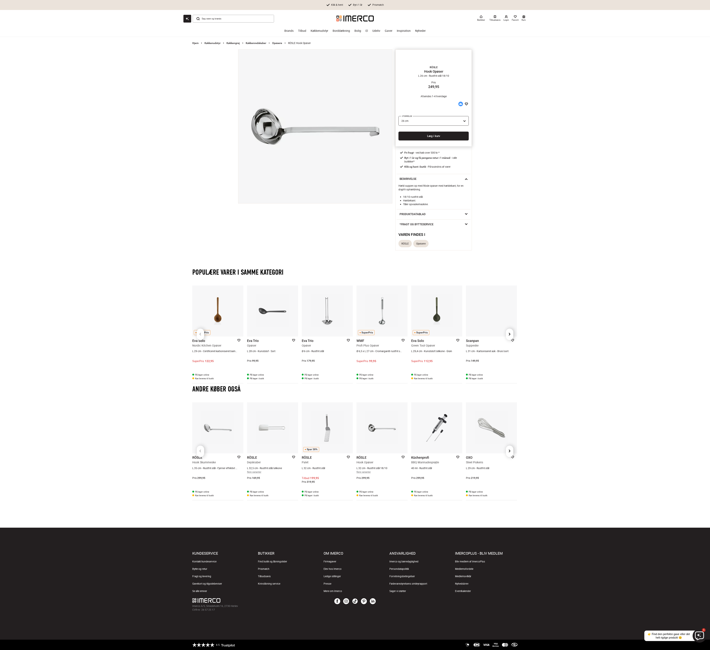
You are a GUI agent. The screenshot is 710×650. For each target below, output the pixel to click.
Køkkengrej (233, 43)
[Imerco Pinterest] (364, 601)
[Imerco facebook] (337, 601)
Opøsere (277, 43)
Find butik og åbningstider (272, 561)
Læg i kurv (433, 136)
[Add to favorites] (466, 103)
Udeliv (376, 31)
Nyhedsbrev (462, 583)
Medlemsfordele (464, 569)
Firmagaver (330, 561)
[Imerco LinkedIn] (373, 601)
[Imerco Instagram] (346, 601)
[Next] (509, 334)
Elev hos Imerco (333, 569)
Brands (289, 31)
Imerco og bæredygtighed (403, 561)
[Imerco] (355, 18)
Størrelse (407, 116)
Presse (327, 583)
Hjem (195, 43)
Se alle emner (199, 591)
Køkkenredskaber (256, 43)
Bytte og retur (199, 569)
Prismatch (263, 569)
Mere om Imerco (333, 591)
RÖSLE (405, 243)
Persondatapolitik (399, 569)
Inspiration (404, 31)
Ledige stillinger (332, 576)
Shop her (414, 4)
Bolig (357, 31)
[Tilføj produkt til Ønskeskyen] (460, 104)
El (367, 31)
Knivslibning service (269, 583)
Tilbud (302, 31)
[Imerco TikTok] (355, 601)
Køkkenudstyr (319, 31)
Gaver (388, 31)
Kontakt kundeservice (204, 561)
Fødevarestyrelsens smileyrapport (408, 583)
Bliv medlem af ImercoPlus (470, 561)
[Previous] (200, 334)
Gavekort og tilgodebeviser (207, 583)
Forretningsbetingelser (402, 576)
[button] (433, 67)
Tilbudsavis (264, 576)
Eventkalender (463, 591)
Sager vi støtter (397, 591)
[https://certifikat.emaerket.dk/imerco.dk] (514, 645)
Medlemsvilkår (463, 576)
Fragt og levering (201, 576)
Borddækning (341, 31)
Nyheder (420, 31)
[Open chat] (187, 19)
